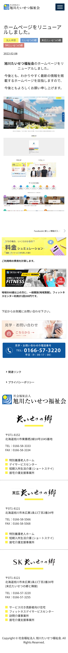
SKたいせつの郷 (14, 45)
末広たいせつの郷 (51, 40)
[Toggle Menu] (60, 7)
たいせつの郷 (29, 40)
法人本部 (11, 40)
